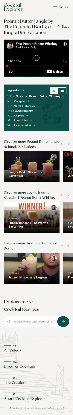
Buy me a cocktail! (50, 408)
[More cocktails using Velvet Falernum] (38, 105)
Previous (62, 144)
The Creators (15, 382)
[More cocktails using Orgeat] (26, 115)
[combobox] (30, 321)
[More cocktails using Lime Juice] (31, 120)
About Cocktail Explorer (24, 398)
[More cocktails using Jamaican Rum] (36, 110)
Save (65, 26)
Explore (63, 321)
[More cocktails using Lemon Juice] (33, 125)
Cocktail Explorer (13, 7)
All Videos (12, 350)
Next (68, 144)
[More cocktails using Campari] (28, 101)
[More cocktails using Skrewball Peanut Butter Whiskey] (63, 96)
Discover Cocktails (19, 366)
